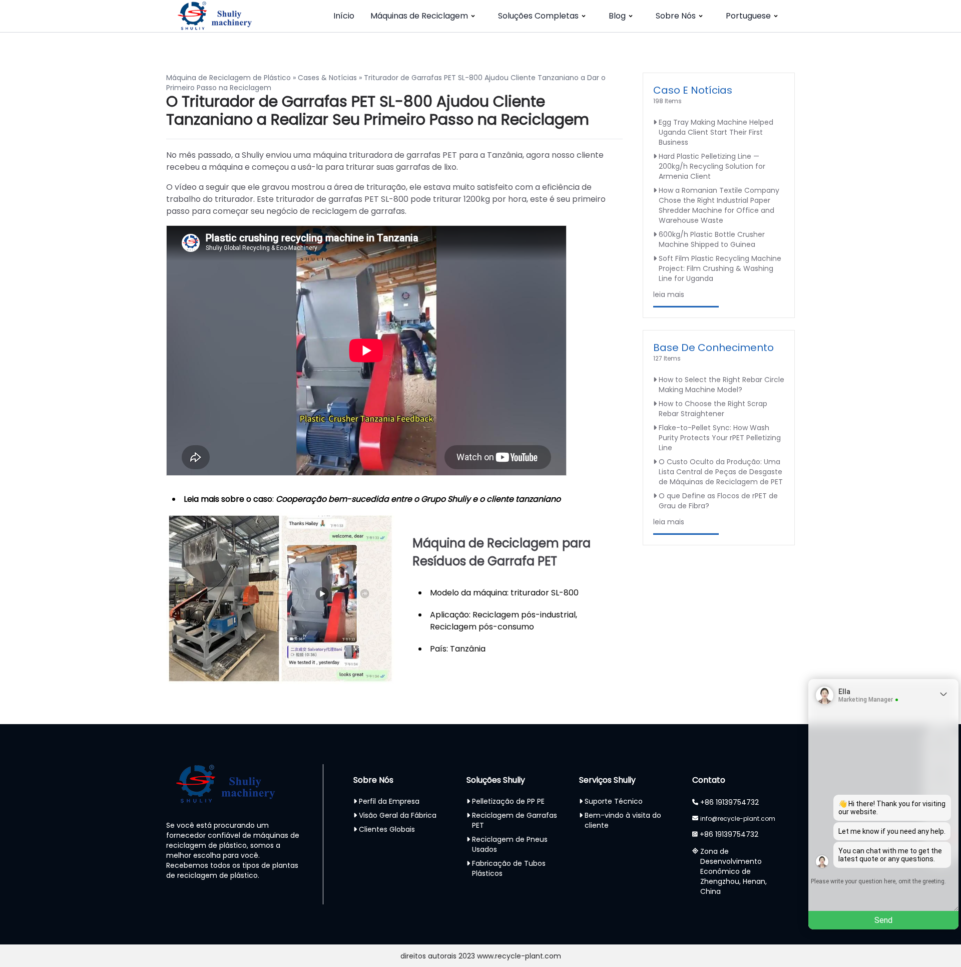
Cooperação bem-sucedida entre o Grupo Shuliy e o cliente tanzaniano (418, 499)
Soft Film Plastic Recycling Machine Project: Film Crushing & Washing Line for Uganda (720, 268)
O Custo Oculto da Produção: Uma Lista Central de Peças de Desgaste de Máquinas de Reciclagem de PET (721, 472)
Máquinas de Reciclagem (419, 16)
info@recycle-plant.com (737, 818)
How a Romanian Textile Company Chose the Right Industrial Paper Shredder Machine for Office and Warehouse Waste (719, 205)
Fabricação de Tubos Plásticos (509, 868)
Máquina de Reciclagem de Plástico (228, 78)
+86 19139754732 (729, 802)
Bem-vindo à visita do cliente (623, 820)
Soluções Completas (538, 16)
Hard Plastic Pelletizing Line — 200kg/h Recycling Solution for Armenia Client (712, 166)
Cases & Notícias (327, 78)
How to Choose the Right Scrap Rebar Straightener (713, 409)
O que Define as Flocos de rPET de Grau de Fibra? (718, 501)
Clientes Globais (387, 829)
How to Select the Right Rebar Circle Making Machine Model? (721, 385)
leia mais (668, 294)
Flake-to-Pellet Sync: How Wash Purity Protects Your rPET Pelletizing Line (720, 438)
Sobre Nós (676, 16)
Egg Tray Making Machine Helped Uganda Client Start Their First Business (716, 132)
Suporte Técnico (614, 801)
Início (343, 16)
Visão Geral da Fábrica (397, 815)
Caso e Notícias (692, 90)
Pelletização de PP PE (508, 801)
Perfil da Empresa (389, 801)
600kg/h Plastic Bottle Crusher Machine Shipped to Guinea (712, 239)
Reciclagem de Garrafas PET (514, 820)
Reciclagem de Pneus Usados (510, 844)
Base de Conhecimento (713, 348)
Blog (617, 16)
